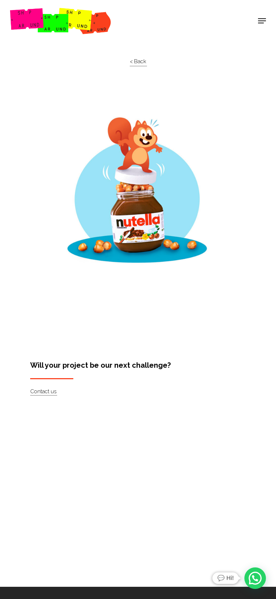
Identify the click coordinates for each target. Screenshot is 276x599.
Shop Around (33, 11)
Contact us (43, 391)
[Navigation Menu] (262, 20)
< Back (138, 61)
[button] (255, 578)
